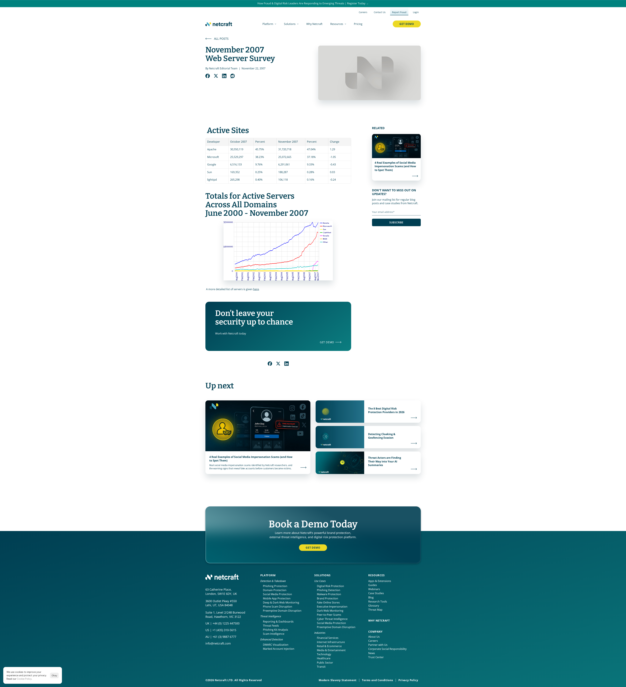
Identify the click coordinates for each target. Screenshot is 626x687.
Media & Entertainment (331, 650)
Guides (372, 585)
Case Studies (376, 593)
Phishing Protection (275, 586)
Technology (324, 654)
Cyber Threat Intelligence (332, 619)
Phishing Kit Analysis (275, 629)
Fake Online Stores (328, 602)
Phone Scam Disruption (277, 606)
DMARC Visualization (275, 644)
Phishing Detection (328, 590)
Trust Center (376, 657)
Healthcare (323, 658)
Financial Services (327, 638)
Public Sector (325, 662)
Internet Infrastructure (331, 642)
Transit (321, 666)
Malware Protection (329, 594)
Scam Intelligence (273, 634)
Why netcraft (379, 620)
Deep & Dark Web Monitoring (281, 602)
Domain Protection (274, 590)
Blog (371, 597)
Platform (268, 575)
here (256, 289)
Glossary (373, 605)
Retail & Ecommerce (329, 646)
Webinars (374, 589)
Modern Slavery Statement (338, 680)
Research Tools (377, 601)
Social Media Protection (277, 594)
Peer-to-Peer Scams (329, 614)
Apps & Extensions (379, 581)
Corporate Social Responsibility (387, 649)
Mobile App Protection (277, 598)
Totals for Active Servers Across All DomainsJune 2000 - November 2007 (256, 204)
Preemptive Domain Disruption (282, 610)
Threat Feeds (271, 625)
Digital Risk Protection (330, 586)
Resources (376, 575)
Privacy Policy (408, 680)
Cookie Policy (24, 678)
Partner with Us (378, 645)
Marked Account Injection (278, 649)
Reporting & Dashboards (278, 621)
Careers (373, 641)
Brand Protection (327, 598)
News (371, 653)
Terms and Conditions (377, 680)
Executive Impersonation (332, 606)
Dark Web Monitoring (330, 610)
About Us (374, 636)
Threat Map (375, 609)
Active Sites (227, 130)
